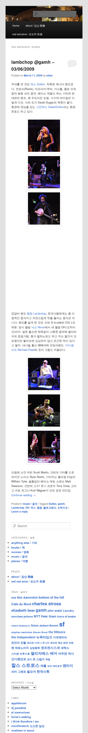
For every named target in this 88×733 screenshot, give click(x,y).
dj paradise (18, 708)
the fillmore (56, 632)
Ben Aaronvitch (27, 597)
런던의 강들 (18, 642)
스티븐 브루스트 (20, 653)
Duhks (53, 504)
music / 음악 (30, 504)
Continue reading (23, 495)
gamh (61, 504)
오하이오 (62, 507)
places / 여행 (19, 561)
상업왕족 (35, 648)
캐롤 (43, 666)
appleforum (18, 703)
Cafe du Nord (21, 604)
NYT (37, 616)
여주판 (62, 653)
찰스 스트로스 (25, 665)
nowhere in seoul (22, 730)
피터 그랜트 (18, 671)
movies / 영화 (20, 552)
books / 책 (18, 547)
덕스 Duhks (38, 84)
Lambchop (39, 313)
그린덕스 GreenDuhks (49, 107)
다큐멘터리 (60, 637)
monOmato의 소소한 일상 (27, 726)
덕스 (33, 507)
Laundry (68, 611)
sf (62, 623)
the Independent (23, 637)
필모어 (31, 671)
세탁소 (65, 648)
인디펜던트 (18, 659)
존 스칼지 (39, 659)
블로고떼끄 (49, 507)
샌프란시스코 (50, 647)
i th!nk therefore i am (25, 721)
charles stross (46, 603)
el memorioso (20, 712)
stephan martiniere (21, 632)
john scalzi (55, 610)
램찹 (29, 313)
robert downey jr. (20, 625)
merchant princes (22, 616)
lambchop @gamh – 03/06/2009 (32, 65)
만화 (71, 642)
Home (15, 25)
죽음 (47, 659)
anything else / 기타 (24, 543)
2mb (13, 597)
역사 (71, 653)
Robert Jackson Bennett (44, 625)
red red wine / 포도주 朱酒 (27, 34)
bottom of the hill (51, 597)
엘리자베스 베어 (44, 653)
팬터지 (68, 665)
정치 (29, 659)
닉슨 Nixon (38, 327)
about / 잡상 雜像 (35, 25)
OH (27, 507)
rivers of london (66, 616)
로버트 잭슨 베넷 (59, 642)
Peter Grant (48, 616)
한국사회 (43, 671)
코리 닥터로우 (54, 666)
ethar (49, 75)
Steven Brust (40, 632)
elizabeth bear (23, 610)
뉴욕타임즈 (44, 637)
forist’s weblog (21, 717)
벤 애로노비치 (20, 648)
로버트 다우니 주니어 (38, 642)
